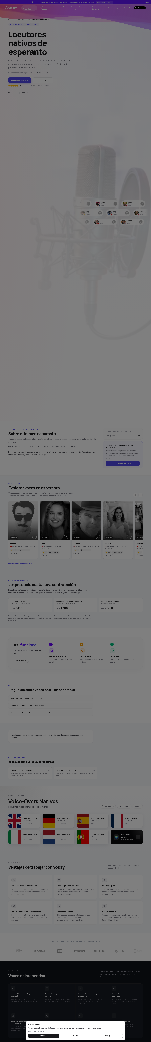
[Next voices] (140, 495)
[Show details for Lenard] (113, 222)
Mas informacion (103, 2)
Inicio (9, 19)
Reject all (75, 1036)
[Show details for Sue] (86, 222)
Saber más (20, 660)
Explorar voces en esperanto (19, 564)
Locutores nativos (20, 19)
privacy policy (40, 1031)
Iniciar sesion (126, 8)
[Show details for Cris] (84, 203)
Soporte (111, 8)
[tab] (146, 2)
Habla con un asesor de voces (40, 73)
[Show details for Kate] (123, 212)
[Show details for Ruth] (138, 203)
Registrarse (139, 8)
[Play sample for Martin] (34, 537)
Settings (107, 1036)
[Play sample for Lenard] (98, 537)
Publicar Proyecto (18, 80)
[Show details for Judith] (96, 212)
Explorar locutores (43, 80)
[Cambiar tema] (117, 8)
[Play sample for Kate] (66, 537)
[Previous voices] (135, 495)
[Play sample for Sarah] (129, 537)
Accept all (43, 1036)
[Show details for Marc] (111, 203)
